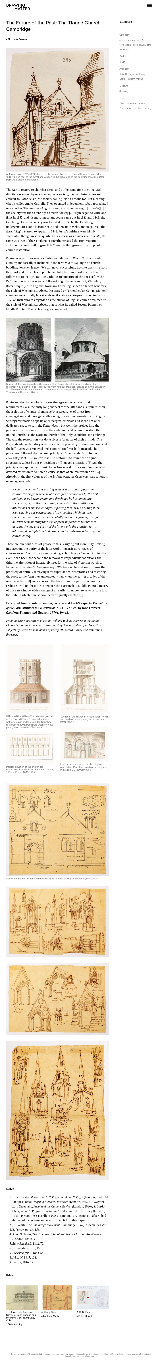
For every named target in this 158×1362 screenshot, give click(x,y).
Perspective (125, 108)
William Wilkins (135, 78)
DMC (122, 103)
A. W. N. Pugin (84, 1312)
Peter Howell (85, 1316)
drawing (123, 91)
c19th (122, 61)
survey (148, 108)
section (138, 108)
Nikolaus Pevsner (18, 39)
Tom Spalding (15, 1324)
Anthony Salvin (49, 1312)
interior (142, 103)
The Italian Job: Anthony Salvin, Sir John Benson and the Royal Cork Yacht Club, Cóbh (21, 1316)
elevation (132, 103)
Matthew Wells (51, 1316)
